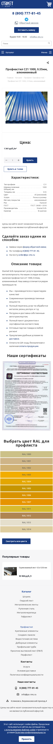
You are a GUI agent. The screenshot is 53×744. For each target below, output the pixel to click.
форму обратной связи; (34, 247)
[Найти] (49, 43)
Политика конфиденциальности (26, 674)
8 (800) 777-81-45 (26, 13)
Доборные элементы (26, 643)
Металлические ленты (26, 604)
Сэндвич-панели (26, 635)
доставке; (14, 339)
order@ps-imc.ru (27, 255)
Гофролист (26, 616)
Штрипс (27, 596)
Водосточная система (27, 639)
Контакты (26, 661)
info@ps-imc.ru (36, 37)
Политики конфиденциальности (30, 732)
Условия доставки (26, 671)
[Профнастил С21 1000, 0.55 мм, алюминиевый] (26, 109)
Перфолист (26, 655)
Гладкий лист (26, 600)
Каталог (26, 591)
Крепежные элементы (26, 631)
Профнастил (26, 627)
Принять (27, 739)
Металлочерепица (26, 612)
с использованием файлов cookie (19, 730)
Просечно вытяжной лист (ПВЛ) (26, 651)
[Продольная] (26, 396)
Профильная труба (26, 647)
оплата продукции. (29, 346)
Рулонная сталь (26, 608)
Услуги (26, 667)
